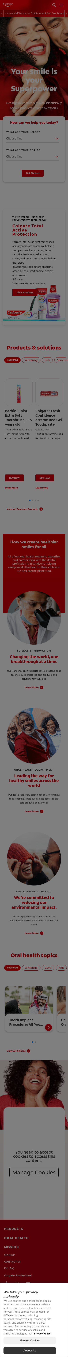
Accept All (29, 1350)
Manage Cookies (30, 1340)
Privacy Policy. (42, 1333)
